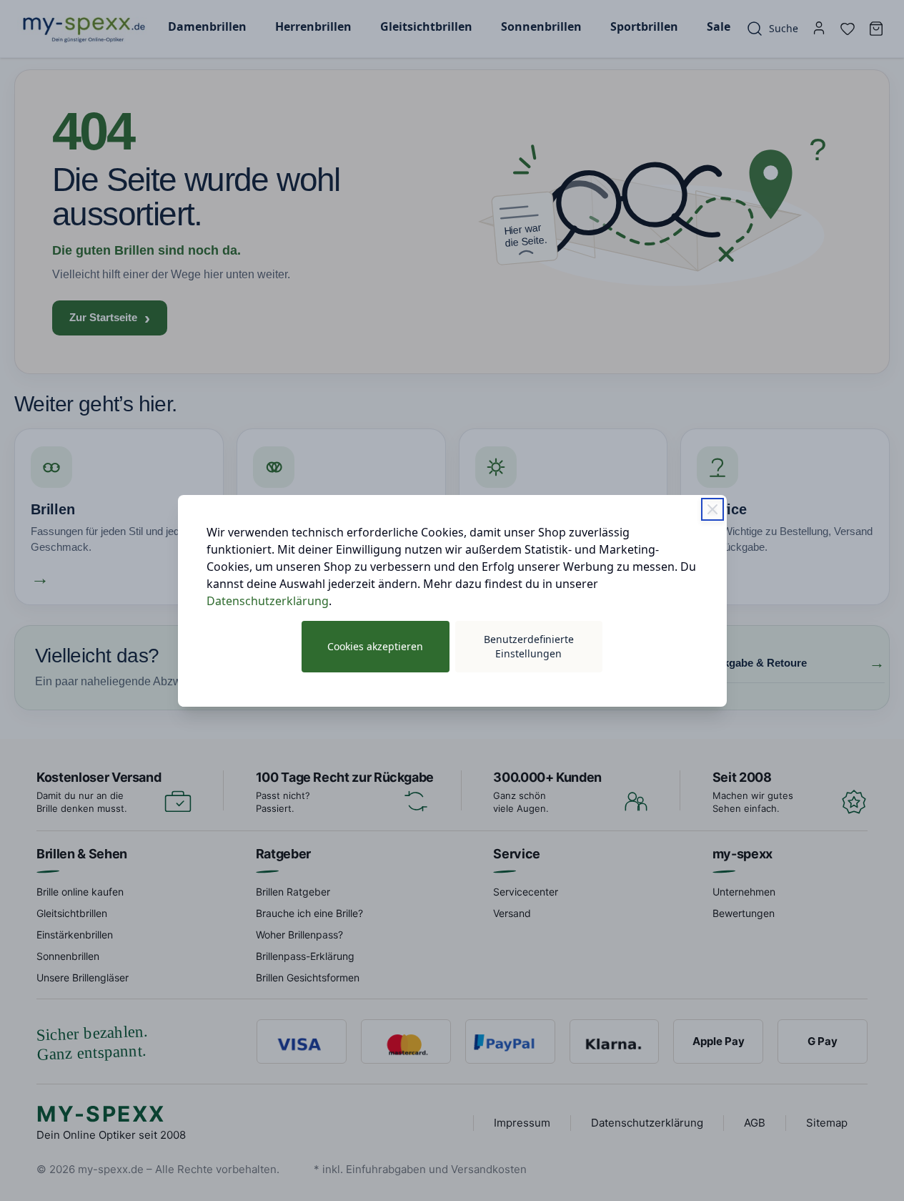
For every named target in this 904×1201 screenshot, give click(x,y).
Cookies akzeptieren (375, 646)
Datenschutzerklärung (268, 601)
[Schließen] (712, 509)
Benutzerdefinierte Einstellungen (529, 646)
